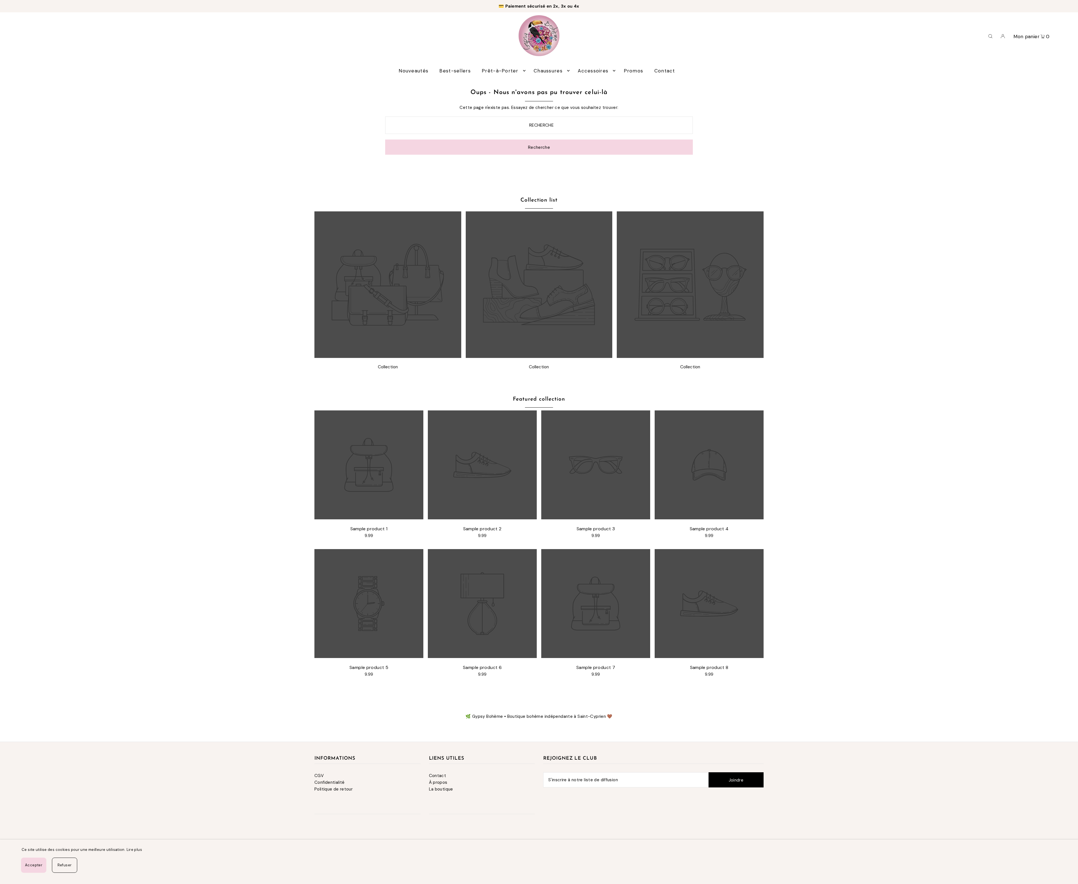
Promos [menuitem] (633, 71)
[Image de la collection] (387, 356)
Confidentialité (329, 782)
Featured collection (539, 399)
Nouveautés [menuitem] (413, 71)
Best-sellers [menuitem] (455, 71)
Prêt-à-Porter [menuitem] (500, 71)
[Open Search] (990, 35)
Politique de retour (333, 789)
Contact (437, 775)
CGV (319, 775)
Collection (388, 367)
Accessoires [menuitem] (593, 71)
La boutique (441, 789)
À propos (438, 782)
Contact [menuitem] (664, 71)
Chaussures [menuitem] (548, 71)
